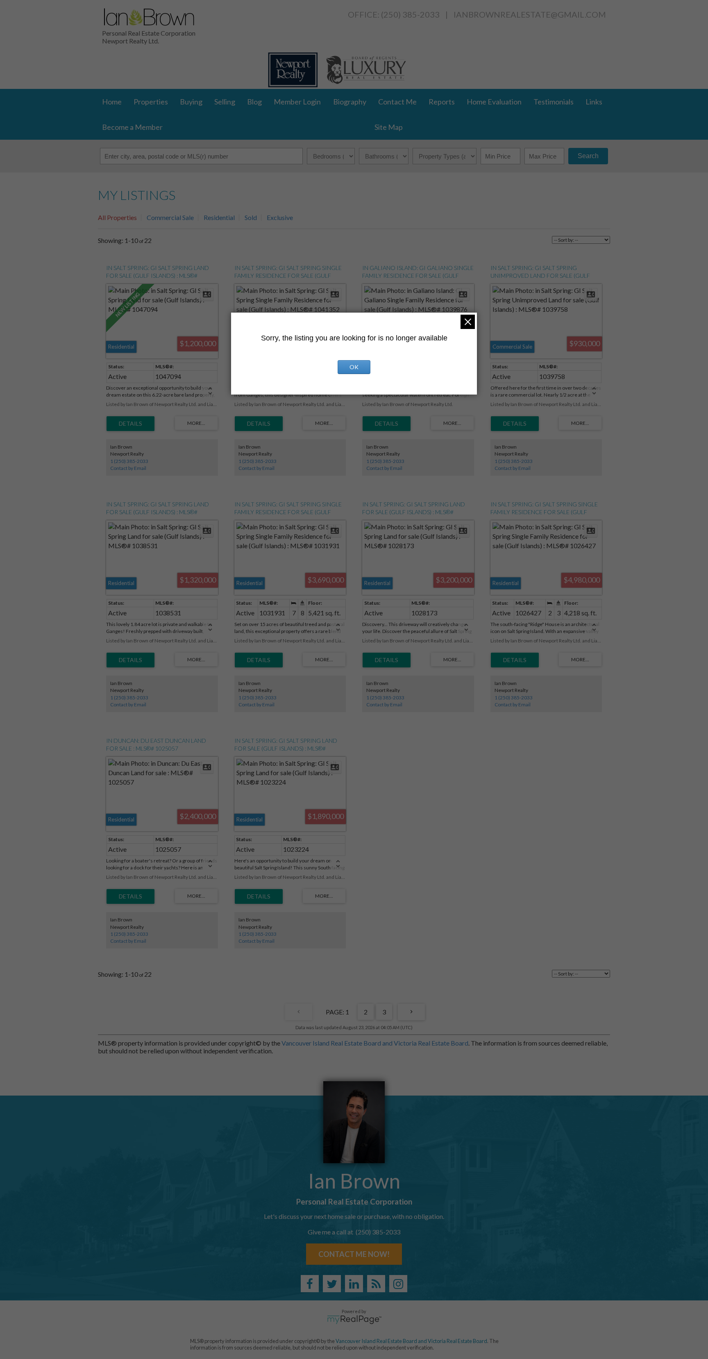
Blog (254, 101)
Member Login (297, 101)
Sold (251, 217)
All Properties (117, 217)
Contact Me (397, 101)
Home (112, 101)
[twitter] (332, 1283)
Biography (349, 101)
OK (354, 366)
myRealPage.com (354, 1319)
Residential (219, 217)
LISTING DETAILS (130, 423)
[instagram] (398, 1283)
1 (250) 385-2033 (129, 461)
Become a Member (132, 127)
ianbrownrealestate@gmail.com (530, 14)
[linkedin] (354, 1283)
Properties (151, 101)
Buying (191, 101)
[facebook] (310, 1283)
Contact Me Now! (354, 1254)
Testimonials (553, 101)
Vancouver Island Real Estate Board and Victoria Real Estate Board (374, 1043)
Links (593, 101)
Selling (224, 101)
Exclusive (280, 217)
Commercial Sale (170, 217)
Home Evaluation (494, 101)
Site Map (388, 127)
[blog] (376, 1283)
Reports (442, 101)
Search (588, 155)
